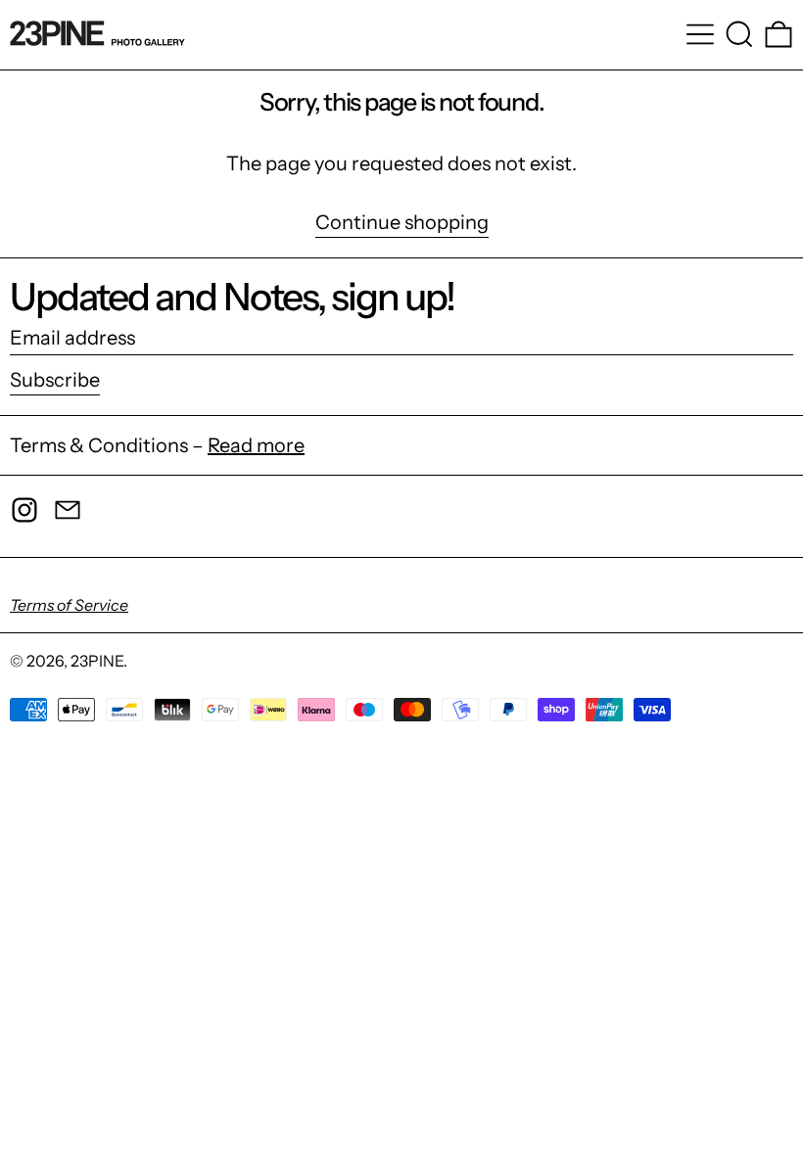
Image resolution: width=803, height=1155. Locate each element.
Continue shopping (402, 223)
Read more (256, 445)
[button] (739, 34)
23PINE (97, 660)
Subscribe (55, 380)
